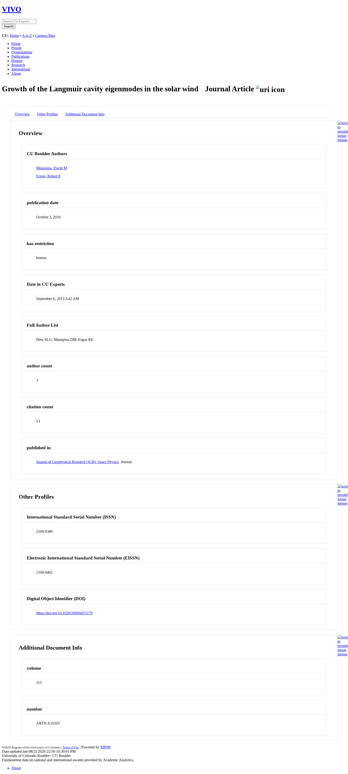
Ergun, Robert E (48, 176)
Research (18, 65)
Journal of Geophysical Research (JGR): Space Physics (77, 462)
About (16, 73)
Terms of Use (70, 747)
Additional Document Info (84, 114)
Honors (16, 61)
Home (14, 36)
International (20, 69)
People (16, 48)
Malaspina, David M (51, 168)
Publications (20, 56)
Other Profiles (47, 114)
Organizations (21, 52)
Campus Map (45, 36)
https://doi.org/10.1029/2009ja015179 (64, 613)
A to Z (27, 36)
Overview (22, 114)
